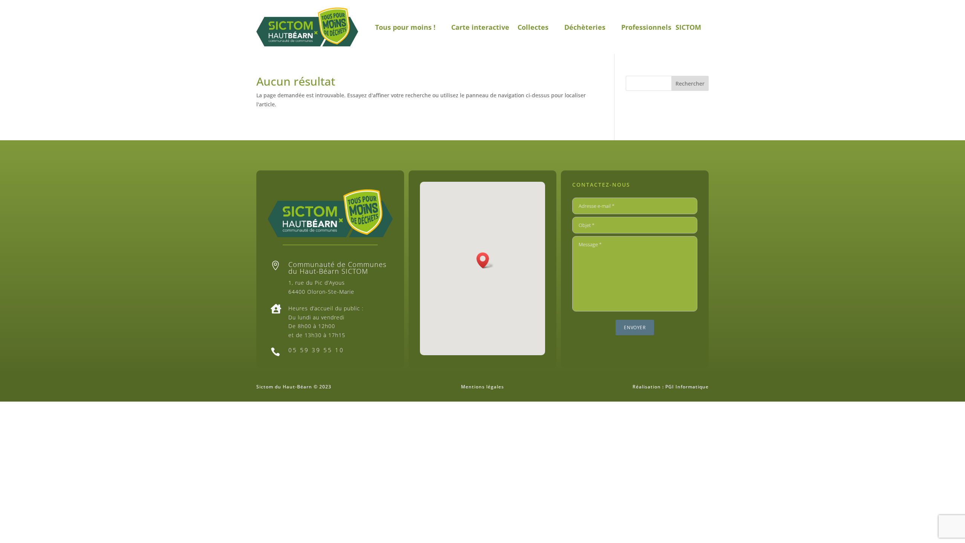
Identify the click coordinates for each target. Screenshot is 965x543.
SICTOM (688, 27)
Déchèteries (584, 27)
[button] (485, 260)
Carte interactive (480, 27)
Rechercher (690, 83)
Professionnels (646, 27)
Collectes (533, 27)
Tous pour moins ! (405, 27)
